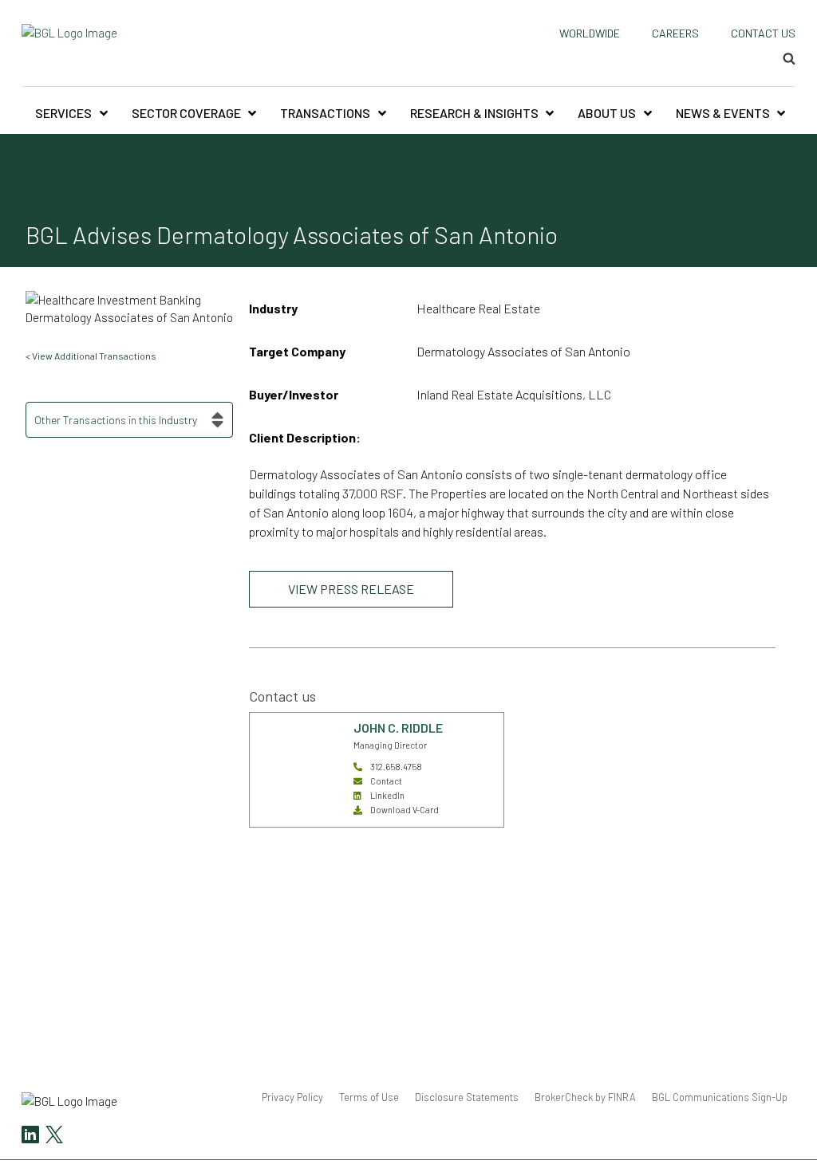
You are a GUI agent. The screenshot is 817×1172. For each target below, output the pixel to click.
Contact (386, 781)
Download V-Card (404, 809)
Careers (675, 33)
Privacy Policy (292, 1097)
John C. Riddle (398, 727)
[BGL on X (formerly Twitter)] (52, 1136)
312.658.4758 (396, 766)
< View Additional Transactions (91, 355)
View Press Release (351, 588)
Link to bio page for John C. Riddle (296, 731)
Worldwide (589, 33)
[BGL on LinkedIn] (30, 1136)
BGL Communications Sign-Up (719, 1097)
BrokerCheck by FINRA (585, 1097)
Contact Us (763, 33)
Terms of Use (369, 1097)
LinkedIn (387, 795)
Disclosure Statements (467, 1097)
